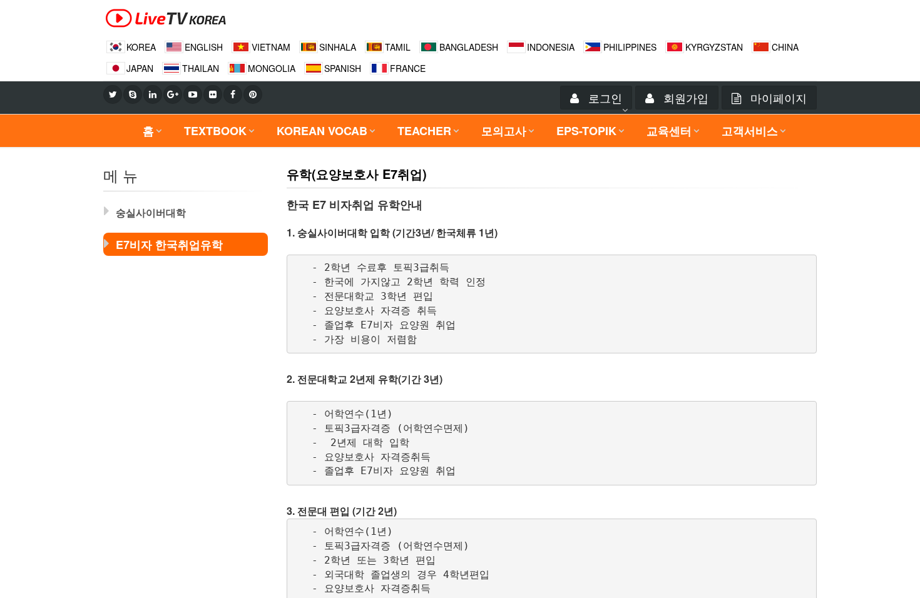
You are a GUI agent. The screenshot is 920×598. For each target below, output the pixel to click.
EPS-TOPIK (586, 131)
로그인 (603, 97)
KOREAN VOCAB (322, 131)
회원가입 (684, 97)
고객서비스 (750, 131)
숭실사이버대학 (151, 212)
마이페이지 (777, 97)
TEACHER (424, 131)
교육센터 (669, 131)
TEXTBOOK (215, 131)
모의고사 (503, 131)
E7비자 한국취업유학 (169, 244)
